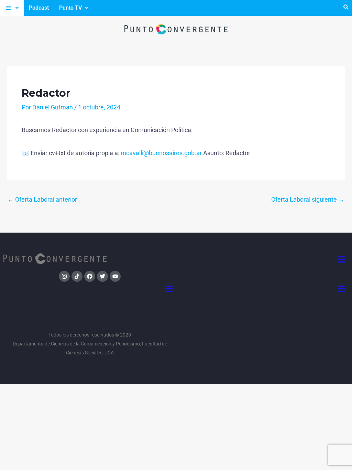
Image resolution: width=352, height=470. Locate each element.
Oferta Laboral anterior (42, 199)
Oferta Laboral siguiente (307, 199)
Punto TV (70, 7)
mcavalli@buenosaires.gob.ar (161, 153)
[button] (12, 8)
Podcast (39, 7)
